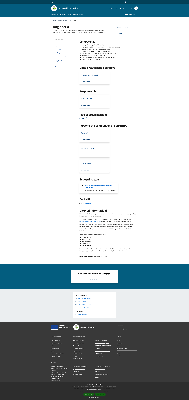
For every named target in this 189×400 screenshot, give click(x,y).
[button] (94, 397)
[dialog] (94, 391)
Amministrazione (62, 20)
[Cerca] (136, 8)
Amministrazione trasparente (102, 366)
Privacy (96, 377)
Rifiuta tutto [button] (100, 394)
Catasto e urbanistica (78, 354)
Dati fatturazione (55, 381)
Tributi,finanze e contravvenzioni (103, 346)
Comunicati (119, 343)
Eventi (118, 356)
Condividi (119, 27)
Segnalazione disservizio (79, 369)
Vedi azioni (126, 27)
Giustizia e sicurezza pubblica (102, 343)
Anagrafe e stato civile (78, 340)
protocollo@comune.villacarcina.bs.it (90, 221)
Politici (52, 351)
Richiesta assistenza (78, 374)
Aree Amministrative (56, 343)
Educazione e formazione (101, 340)
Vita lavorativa (76, 346)
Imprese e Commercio (78, 348)
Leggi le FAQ (76, 372)
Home (54, 20)
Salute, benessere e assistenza (102, 351)
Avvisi (118, 346)
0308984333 (88, 204)
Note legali (97, 372)
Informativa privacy (100, 369)
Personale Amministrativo (57, 354)
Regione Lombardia (56, 2)
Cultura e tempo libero (78, 343)
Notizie (118, 340)
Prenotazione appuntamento (80, 366)
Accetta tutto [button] (89, 394)
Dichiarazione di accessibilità (102, 374)
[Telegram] (123, 8)
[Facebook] (115, 8)
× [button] (187, 383)
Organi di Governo (55, 340)
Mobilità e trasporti (78, 358)
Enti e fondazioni (55, 348)
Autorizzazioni (98, 354)
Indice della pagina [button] (59, 39)
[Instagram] (119, 8)
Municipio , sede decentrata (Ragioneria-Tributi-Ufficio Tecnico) (98, 186)
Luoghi (118, 353)
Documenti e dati (55, 356)
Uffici (69, 20)
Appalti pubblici (77, 351)
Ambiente (97, 348)
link (108, 391)
